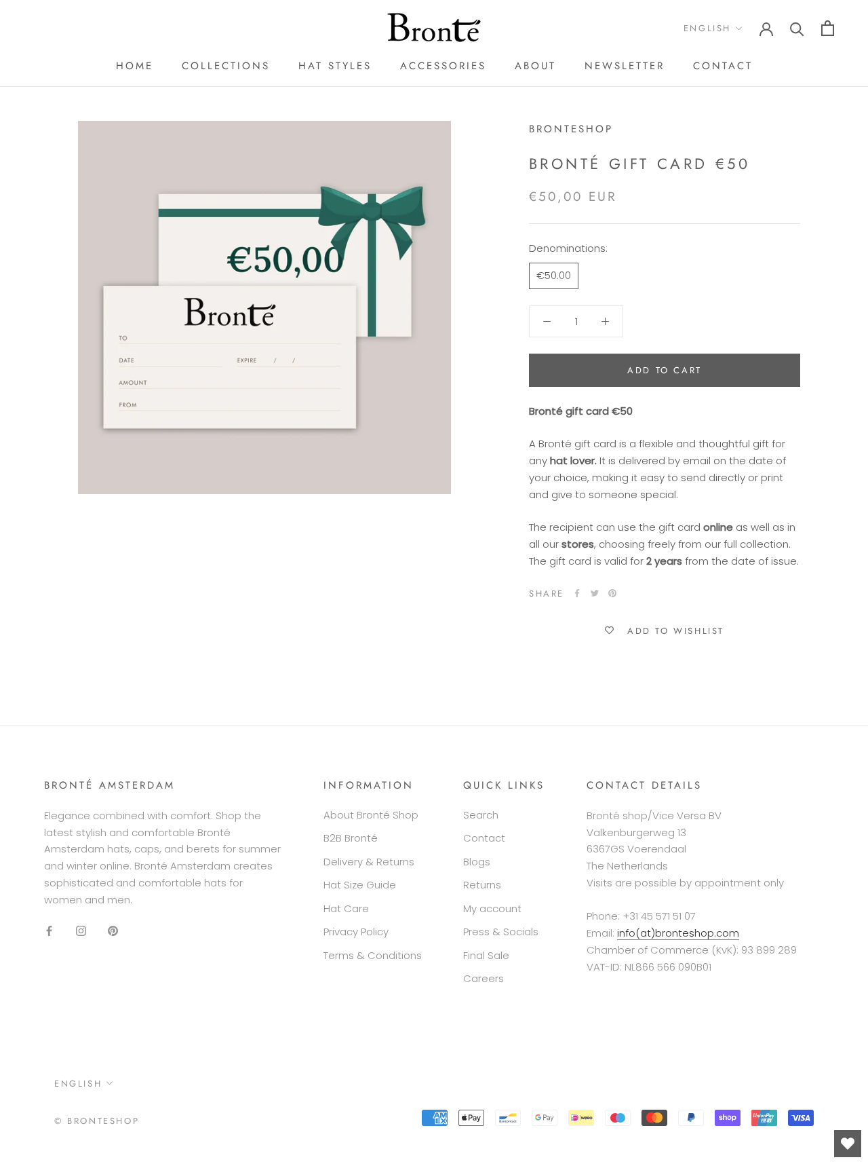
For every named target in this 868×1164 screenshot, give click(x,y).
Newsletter (625, 65)
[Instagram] (81, 930)
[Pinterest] (612, 593)
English (707, 28)
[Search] (797, 28)
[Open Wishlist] (847, 1143)
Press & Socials (500, 931)
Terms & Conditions (372, 955)
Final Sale (486, 955)
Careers (483, 978)
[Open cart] (827, 28)
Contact (723, 65)
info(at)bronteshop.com (678, 933)
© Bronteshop (96, 1120)
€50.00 (553, 275)
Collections (226, 65)
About (535, 65)
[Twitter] (595, 593)
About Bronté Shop (370, 815)
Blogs (476, 862)
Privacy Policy (356, 931)
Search (480, 815)
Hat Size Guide (359, 885)
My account (492, 908)
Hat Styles (335, 65)
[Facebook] (577, 593)
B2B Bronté (350, 838)
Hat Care (346, 908)
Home (134, 65)
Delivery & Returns (368, 862)
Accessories (443, 65)
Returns (482, 885)
